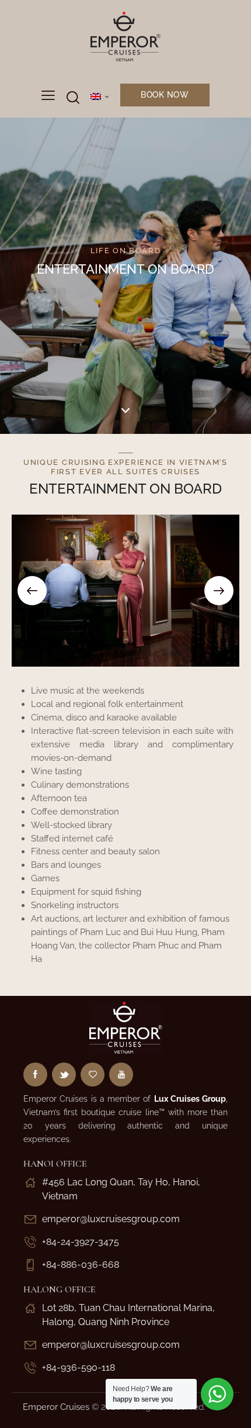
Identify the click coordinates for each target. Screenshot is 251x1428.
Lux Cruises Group (190, 1098)
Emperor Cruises (56, 1407)
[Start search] (72, 97)
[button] (32, 590)
